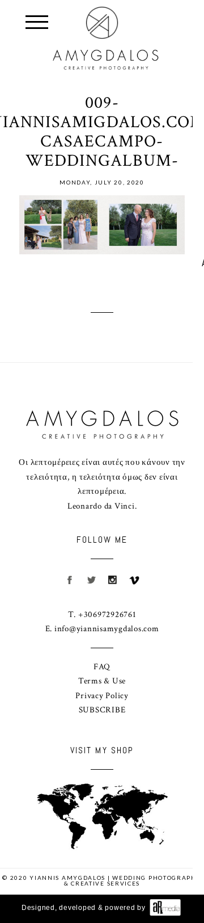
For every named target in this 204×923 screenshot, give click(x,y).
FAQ (102, 666)
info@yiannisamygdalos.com (106, 628)
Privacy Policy (102, 695)
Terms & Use (102, 681)
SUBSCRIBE (102, 709)
